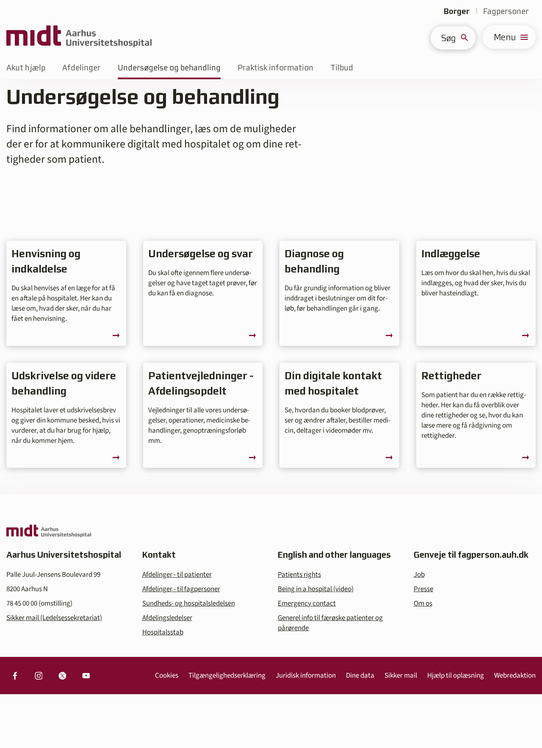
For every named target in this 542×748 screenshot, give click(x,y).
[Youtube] (85, 675)
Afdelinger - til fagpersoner (181, 589)
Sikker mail (400, 675)
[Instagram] (38, 675)
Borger (457, 11)
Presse (423, 589)
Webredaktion (515, 675)
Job (419, 575)
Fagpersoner (506, 11)
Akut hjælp (25, 67)
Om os (423, 603)
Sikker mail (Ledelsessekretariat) (54, 618)
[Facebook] (14, 675)
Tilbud (341, 67)
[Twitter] (62, 675)
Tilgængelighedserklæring (226, 675)
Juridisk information (306, 675)
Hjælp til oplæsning (455, 675)
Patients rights (299, 575)
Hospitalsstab (162, 632)
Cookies (166, 675)
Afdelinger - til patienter (177, 575)
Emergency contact (307, 603)
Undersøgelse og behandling (169, 67)
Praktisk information (275, 67)
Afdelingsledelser (167, 618)
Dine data (360, 675)
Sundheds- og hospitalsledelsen (188, 603)
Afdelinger (81, 67)
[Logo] (79, 37)
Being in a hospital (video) (316, 589)
